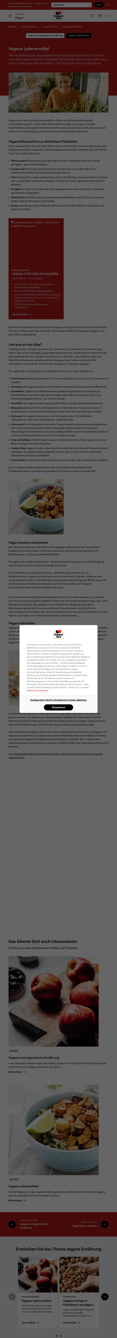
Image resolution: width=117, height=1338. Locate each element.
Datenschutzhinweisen (37, 690)
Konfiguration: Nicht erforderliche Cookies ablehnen (58, 700)
